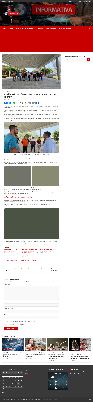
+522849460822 (29, 376)
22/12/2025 (73, 360)
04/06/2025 (7, 99)
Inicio (5, 28)
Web (5, 315)
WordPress (54, 399)
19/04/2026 (28, 358)
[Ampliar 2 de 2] (57, 167)
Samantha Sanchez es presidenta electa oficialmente (47, 269)
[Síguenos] (72, 374)
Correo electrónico (9, 308)
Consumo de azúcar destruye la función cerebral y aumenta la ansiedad (35, 354)
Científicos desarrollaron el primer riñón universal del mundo (12, 354)
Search (88, 59)
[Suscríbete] (80, 374)
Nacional (76, 1)
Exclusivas (19, 28)
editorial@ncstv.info (29, 375)
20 (12, 383)
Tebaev (33, 260)
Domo (15, 260)
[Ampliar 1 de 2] (29, 167)
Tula (36, 260)
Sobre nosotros (51, 28)
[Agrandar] (57, 124)
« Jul (3, 392)
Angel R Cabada (10, 260)
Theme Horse (37, 399)
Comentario (7, 284)
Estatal (70, 1)
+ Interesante (39, 28)
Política (11, 28)
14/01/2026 (51, 360)
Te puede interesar (9, 336)
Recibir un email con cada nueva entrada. (15, 324)
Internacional (82, 1)
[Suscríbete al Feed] (76, 374)
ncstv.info (13, 399)
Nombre (6, 302)
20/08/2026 (6, 358)
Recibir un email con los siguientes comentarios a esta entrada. (20, 321)
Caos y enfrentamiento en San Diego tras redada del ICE (17, 269)
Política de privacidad (64, 28)
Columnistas (29, 28)
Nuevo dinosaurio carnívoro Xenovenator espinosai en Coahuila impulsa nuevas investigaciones (56, 355)
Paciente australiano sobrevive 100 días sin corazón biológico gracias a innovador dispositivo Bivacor (80, 355)
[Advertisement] (46, 41)
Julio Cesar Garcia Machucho (24, 260)
